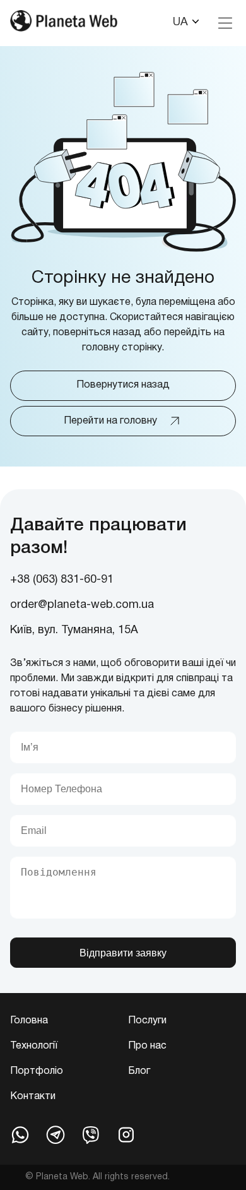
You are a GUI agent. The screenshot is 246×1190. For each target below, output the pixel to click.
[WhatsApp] (20, 1134)
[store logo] (63, 23)
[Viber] (91, 1134)
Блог (139, 1071)
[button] (186, 23)
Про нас (147, 1046)
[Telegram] (55, 1134)
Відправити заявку (123, 953)
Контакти (33, 1096)
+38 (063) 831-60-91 (62, 579)
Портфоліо (36, 1071)
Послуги (147, 1020)
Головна (29, 1020)
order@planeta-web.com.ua (82, 605)
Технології (33, 1046)
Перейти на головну (110, 421)
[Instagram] (126, 1134)
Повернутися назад (123, 385)
